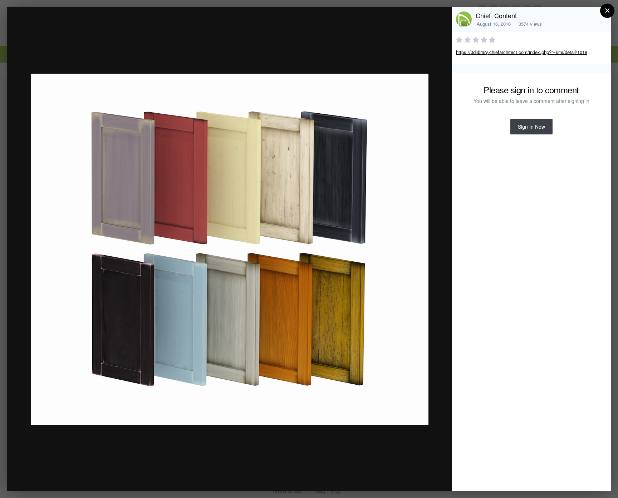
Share (428, 477)
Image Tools (379, 477)
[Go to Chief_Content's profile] (464, 19)
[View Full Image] (439, 20)
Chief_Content (496, 15)
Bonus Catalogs (71, 26)
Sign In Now (531, 126)
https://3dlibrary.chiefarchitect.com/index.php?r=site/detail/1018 (521, 52)
